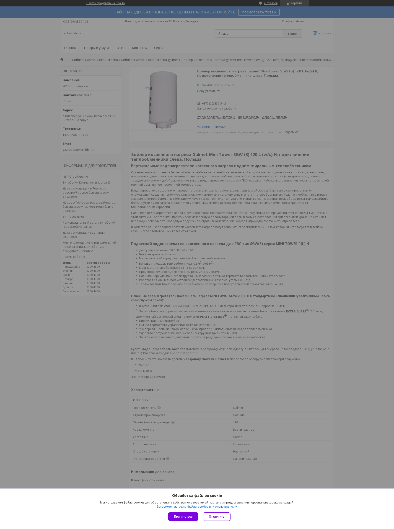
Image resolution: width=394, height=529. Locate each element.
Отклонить (217, 516)
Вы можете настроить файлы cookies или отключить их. (195, 506)
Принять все (183, 516)
